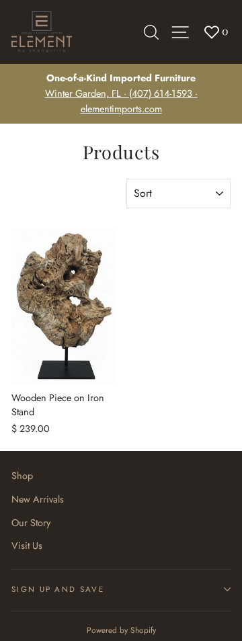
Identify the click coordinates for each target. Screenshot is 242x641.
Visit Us (26, 545)
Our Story (30, 522)
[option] (121, 94)
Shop (22, 475)
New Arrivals (37, 499)
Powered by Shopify (121, 630)
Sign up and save (57, 589)
